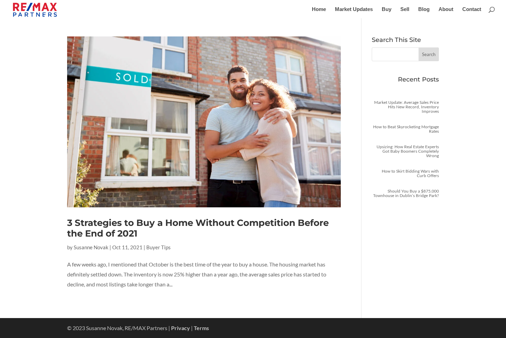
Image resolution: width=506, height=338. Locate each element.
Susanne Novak (91, 247)
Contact (471, 9)
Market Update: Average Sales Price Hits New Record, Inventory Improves (406, 107)
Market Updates (354, 9)
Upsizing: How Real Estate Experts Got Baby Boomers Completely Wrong (408, 151)
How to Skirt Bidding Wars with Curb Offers (410, 173)
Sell (404, 9)
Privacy (180, 328)
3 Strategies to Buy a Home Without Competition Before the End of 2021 (198, 228)
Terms (201, 328)
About (446, 9)
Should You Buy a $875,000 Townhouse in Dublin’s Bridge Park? (406, 193)
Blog (424, 9)
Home (319, 9)
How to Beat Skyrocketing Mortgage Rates (406, 129)
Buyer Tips (158, 247)
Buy (386, 9)
